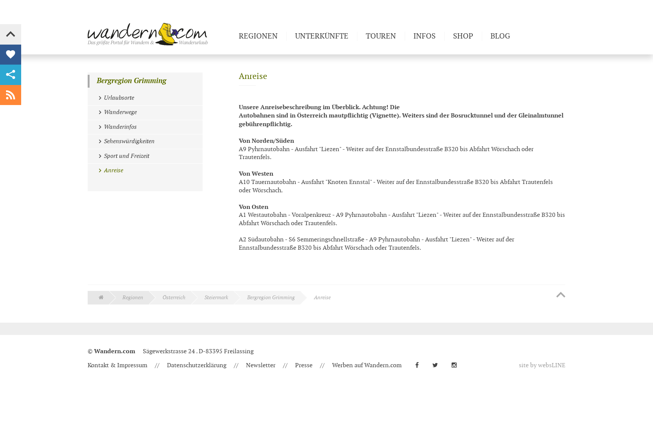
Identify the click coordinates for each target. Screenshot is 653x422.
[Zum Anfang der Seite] (560, 295)
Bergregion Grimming (131, 81)
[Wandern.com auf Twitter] (438, 365)
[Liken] (10, 55)
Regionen (132, 297)
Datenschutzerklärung (196, 365)
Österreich (174, 297)
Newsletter (260, 365)
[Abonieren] (10, 95)
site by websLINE (542, 365)
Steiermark (216, 297)
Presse (304, 365)
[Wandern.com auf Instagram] (457, 365)
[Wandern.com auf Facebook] (420, 365)
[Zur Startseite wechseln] (160, 34)
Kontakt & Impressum (117, 365)
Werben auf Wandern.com (367, 365)
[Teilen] (10, 75)
